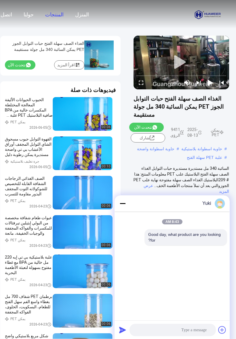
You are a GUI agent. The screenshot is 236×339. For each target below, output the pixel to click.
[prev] (221, 82)
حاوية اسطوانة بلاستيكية (201, 149)
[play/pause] (210, 82)
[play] (181, 62)
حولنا (29, 15)
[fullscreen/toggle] (141, 82)
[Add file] (222, 329)
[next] (198, 82)
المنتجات (54, 15)
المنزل (82, 15)
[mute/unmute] (187, 82)
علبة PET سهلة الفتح (204, 157)
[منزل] (207, 14)
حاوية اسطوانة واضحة (155, 149)
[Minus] (122, 203)
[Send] (122, 329)
